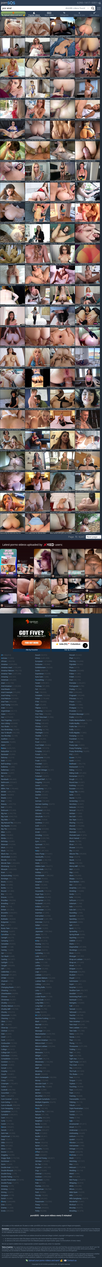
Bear (3, 801)
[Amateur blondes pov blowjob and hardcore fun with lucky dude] (12, 295)
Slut (70, 885)
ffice (37, 1152)
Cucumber (5, 1093)
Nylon (37, 1146)
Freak (37, 761)
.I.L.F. (38, 1015)
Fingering (38, 711)
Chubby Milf (5, 1009)
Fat (36, 689)
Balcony (4, 758)
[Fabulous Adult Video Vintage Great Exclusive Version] (12, 481)
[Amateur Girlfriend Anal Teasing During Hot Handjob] (62, 398)
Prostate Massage (76, 714)
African (4, 661)
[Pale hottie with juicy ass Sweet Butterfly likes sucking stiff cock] (37, 502)
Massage (38, 1031)
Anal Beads (5, 689)
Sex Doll (72, 817)
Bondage (4, 879)
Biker (3, 832)
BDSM (3, 792)
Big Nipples (5, 826)
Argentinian (5, 711)
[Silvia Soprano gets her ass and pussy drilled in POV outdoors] (62, 88)
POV (71, 692)
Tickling (72, 1049)
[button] (99, 8)
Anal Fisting (5, 695)
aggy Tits (73, 792)
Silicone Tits (73, 854)
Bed (2, 807)
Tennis (71, 1037)
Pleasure (72, 671)
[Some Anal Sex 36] (12, 502)
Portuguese (73, 686)
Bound (3, 891)
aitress (72, 1155)
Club (3, 1034)
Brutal (3, 916)
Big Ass (4, 813)
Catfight (4, 962)
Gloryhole (39, 817)
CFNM (3, 978)
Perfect (38, 1208)
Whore (71, 1189)
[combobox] (44, 8)
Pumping (72, 736)
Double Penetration (8, 1180)
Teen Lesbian (74, 1028)
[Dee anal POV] (62, 440)
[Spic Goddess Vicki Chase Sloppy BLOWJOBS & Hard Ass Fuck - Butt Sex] (87, 316)
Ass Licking (5, 723)
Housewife (39, 891)
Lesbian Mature (41, 978)
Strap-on (72, 962)
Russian (72, 789)
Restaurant (73, 767)
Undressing (73, 1133)
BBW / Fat (5, 789)
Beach (3, 795)
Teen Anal (73, 1025)
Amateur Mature (7, 671)
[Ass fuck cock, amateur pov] (37, 274)
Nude (37, 1133)
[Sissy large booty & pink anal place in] (87, 254)
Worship (72, 1208)
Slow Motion (74, 882)
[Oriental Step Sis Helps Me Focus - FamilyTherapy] (37, 460)
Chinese (4, 997)
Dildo (3, 1143)
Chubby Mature (7, 1006)
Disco (3, 1149)
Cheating (4, 990)
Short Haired (74, 838)
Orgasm (38, 1167)
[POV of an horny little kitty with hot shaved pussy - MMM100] (87, 212)
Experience (39, 674)
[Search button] (92, 8)
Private (72, 705)
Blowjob (4, 869)
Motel (37, 1090)
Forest (37, 754)
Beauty (4, 804)
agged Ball (40, 779)
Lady (37, 956)
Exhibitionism (40, 667)
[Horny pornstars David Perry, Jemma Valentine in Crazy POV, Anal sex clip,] (62, 481)
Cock (3, 1040)
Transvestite (74, 1099)
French (38, 767)
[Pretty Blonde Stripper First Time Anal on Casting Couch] (37, 47)
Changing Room (7, 987)
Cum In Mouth (6, 1105)
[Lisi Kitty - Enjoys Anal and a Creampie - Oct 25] (37, 357)
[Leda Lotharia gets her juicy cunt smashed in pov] (87, 398)
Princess (72, 699)
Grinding (38, 835)
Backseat (4, 754)
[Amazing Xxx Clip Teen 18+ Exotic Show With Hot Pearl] (87, 233)
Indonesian (39, 910)
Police (71, 674)
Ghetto (38, 807)
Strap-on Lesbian (75, 959)
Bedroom (4, 810)
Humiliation (39, 897)
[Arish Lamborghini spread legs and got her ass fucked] (12, 130)
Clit (2, 1025)
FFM (37, 702)
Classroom (5, 1015)
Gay (36, 798)
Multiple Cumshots (42, 1099)
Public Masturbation (77, 720)
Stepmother (73, 947)
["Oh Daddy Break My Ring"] (87, 440)
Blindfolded (5, 857)
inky (37, 941)
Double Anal (5, 1167)
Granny (38, 829)
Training (72, 1096)
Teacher (72, 1015)
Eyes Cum (39, 677)
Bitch (3, 848)
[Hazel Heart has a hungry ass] (87, 88)
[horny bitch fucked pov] (62, 212)
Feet (37, 692)
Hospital (38, 882)
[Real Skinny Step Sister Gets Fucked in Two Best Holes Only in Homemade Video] (37, 67)
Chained (4, 981)
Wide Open (73, 1192)
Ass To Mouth (6, 733)
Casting (4, 959)
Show (71, 844)
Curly (3, 1121)
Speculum (73, 922)
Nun (36, 1139)
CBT (2, 969)
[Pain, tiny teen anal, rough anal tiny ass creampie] (12, 233)
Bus (2, 925)
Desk (3, 1139)
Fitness (38, 726)
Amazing (4, 677)
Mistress (38, 1065)
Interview (38, 922)
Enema (3, 1208)
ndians (38, 907)
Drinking (4, 1189)
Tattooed (72, 1012)
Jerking (38, 938)
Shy (70, 851)
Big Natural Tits (7, 823)
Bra (2, 894)
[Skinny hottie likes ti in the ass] (62, 150)
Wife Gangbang (75, 1198)
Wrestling (72, 1211)
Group (37, 838)
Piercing (72, 661)
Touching (72, 1087)
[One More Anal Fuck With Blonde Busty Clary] (62, 192)
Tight (71, 1056)
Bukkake (4, 919)
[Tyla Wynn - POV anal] (62, 233)
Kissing (38, 944)
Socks (71, 894)
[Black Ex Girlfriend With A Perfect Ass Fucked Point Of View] (37, 254)
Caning (4, 950)
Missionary (39, 1062)
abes (3, 748)
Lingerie (38, 993)
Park (37, 1192)
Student (72, 975)
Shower (72, 848)
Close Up (4, 1028)
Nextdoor (38, 1127)
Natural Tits (39, 1111)
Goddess (38, 823)
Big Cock (4, 817)
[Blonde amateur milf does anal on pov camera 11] (87, 109)
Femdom (38, 695)
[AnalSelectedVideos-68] (12, 274)
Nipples (38, 1130)
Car (2, 953)
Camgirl (4, 938)
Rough (71, 779)
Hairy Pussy (39, 854)
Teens (71, 1034)
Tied (71, 1052)
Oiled (37, 1155)
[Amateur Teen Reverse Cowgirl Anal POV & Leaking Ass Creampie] (12, 336)
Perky (37, 1211)
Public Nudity (74, 723)
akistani (38, 1180)
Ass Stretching (6, 730)
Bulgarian (5, 922)
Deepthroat (5, 1136)
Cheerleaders (6, 993)
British (3, 910)
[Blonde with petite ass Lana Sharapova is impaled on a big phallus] (62, 502)
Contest (4, 1065)
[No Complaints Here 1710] (62, 357)
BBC (2, 785)
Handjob (38, 860)
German (38, 801)
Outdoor (38, 1177)
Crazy (3, 1080)
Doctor (3, 1152)
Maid (37, 1021)
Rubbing (72, 785)
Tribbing (72, 1102)
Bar (2, 776)
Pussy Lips (73, 745)
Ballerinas (5, 770)
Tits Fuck (72, 1071)
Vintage (72, 1149)
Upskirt (72, 1139)
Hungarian (39, 900)
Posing (72, 689)
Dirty (3, 1146)
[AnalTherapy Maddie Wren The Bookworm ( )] (37, 295)
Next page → (93, 536)
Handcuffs (39, 857)
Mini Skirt (38, 1059)
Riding (71, 770)
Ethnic (37, 658)
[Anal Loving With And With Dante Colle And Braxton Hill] (37, 398)
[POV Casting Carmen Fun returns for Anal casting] (37, 440)
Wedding (72, 1170)
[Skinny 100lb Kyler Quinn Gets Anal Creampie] (37, 316)
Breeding (4, 903)
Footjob (38, 748)
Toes (71, 1077)
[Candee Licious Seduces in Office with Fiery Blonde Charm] (87, 460)
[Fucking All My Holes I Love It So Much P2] (62, 316)
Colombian (5, 1056)
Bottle (3, 888)
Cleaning (4, 1018)
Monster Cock (40, 1084)
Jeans (37, 935)
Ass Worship (6, 736)
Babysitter (5, 751)
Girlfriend (38, 810)
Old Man (38, 1161)
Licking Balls (40, 987)
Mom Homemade (42, 1077)
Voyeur (72, 1152)
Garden (38, 795)
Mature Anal (40, 1043)
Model (37, 1074)
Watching (73, 1161)
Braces (3, 897)
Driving (3, 1192)
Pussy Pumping (75, 748)
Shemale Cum (74, 835)
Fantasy (38, 686)
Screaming (73, 801)
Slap (71, 872)
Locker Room (40, 997)
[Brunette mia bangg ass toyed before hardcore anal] (87, 150)
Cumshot (4, 1115)
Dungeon (4, 1195)
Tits (70, 1068)
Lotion (37, 1009)
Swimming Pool (75, 997)
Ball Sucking (5, 764)
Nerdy (37, 1124)
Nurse (37, 1143)
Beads (3, 798)
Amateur (4, 664)
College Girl (5, 1052)
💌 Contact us (70, 1260)
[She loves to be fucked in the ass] (87, 26)
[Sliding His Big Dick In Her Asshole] (62, 109)
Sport (71, 928)
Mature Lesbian (41, 1046)
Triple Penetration (76, 1108)
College (4, 1049)
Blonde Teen (5, 863)
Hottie (37, 888)
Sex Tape (72, 820)
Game (37, 785)
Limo (37, 990)
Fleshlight (39, 733)
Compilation (5, 1059)
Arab (3, 708)
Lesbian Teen (40, 981)
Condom (4, 1062)
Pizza (71, 667)
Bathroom (5, 782)
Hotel (37, 885)
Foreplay (38, 751)
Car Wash (5, 956)
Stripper (72, 969)
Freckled (38, 764)
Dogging (4, 1155)
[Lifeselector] (62, 460)
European (39, 661)
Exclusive (38, 664)
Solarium (72, 903)
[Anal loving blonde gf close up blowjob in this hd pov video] (87, 336)
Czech (3, 1124)
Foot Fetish (39, 745)
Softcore (72, 900)
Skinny (71, 863)
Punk (71, 742)
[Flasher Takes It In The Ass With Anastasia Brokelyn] (62, 336)
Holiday (38, 872)
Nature (38, 1115)
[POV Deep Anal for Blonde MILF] (37, 522)
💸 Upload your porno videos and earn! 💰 (44, 1260)
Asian (3, 714)
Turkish (72, 1111)
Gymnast (38, 844)
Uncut (71, 1127)
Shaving (72, 829)
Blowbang (5, 866)
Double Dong (6, 1174)
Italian (37, 925)
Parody (38, 1195)
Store (71, 953)
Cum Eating (5, 1102)
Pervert (72, 655)
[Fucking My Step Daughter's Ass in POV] (37, 150)
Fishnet (38, 720)
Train (71, 1093)
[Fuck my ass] (12, 67)
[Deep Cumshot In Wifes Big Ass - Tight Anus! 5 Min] (87, 47)
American (4, 680)
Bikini (3, 835)
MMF (37, 1068)
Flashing (38, 730)
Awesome (5, 742)
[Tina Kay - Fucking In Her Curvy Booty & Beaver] (37, 233)
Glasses (38, 813)
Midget (38, 1056)
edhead (72, 764)
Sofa (71, 897)
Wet (70, 1177)
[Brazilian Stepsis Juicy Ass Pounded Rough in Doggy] (87, 130)
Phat (71, 658)
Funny (37, 773)
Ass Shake (5, 726)
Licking (38, 984)
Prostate (72, 711)
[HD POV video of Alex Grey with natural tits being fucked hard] (37, 171)
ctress (4, 658)
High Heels (39, 869)
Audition (4, 739)
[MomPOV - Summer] (37, 481)
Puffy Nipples (74, 733)
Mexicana (39, 1052)
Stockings (73, 950)
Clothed (4, 1031)
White (71, 1186)
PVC (71, 754)
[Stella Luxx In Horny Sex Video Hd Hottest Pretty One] (37, 109)
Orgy (37, 1170)
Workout (72, 1205)
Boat (3, 872)
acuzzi (38, 928)
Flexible (38, 736)
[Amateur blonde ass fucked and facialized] (12, 419)
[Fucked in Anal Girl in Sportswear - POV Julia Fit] (12, 26)
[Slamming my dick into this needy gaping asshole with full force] (12, 522)
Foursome (39, 758)
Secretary (73, 804)
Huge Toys (39, 894)
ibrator (72, 1143)
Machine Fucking (41, 1018)
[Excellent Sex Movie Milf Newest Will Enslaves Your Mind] (37, 130)
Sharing (72, 823)
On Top (38, 1164)
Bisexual (4, 844)
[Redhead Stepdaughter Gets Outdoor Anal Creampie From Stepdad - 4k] (62, 26)
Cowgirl (4, 1077)
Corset (3, 1068)
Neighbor (38, 1121)
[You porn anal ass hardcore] (62, 295)
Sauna (71, 798)
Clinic (3, 1021)
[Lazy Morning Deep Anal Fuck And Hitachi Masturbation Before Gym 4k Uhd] (12, 212)
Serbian (72, 813)
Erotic (3, 1211)
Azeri (3, 745)
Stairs (71, 944)
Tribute (72, 1105)
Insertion (38, 913)
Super (71, 984)
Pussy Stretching (75, 751)
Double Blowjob (7, 1170)
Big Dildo (4, 820)
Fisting (37, 723)
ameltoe (4, 935)
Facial (37, 683)
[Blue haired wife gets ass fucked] (62, 522)
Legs (37, 972)
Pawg (37, 1205)
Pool (71, 680)
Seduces (72, 807)
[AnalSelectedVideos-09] (12, 150)
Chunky (4, 1012)
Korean (38, 950)
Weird (71, 1174)
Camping (4, 941)
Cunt (3, 1118)
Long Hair (39, 1006)
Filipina (38, 708)
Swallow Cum (74, 990)
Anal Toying (5, 705)
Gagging (38, 782)
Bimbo (3, 838)
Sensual (72, 810)
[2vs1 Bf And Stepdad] (87, 274)
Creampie (4, 1084)
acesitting (39, 680)
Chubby (4, 1003)
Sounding (73, 913)
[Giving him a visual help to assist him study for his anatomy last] (87, 357)
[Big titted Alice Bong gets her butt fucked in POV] (37, 26)
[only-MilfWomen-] (37, 212)
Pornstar (72, 683)
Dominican (5, 1161)
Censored (4, 975)
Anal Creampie (6, 692)
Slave (71, 876)
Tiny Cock (73, 1065)
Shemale (72, 832)
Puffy (71, 730)
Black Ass (5, 854)
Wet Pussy (73, 1180)
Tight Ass (72, 1059)
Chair (3, 984)
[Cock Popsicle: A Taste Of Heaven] (12, 378)
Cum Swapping (7, 1108)
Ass (2, 717)
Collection (5, 1046)
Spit (70, 925)
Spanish (72, 916)
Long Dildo (39, 1003)
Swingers (72, 1003)
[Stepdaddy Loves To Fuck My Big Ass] (12, 88)
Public (71, 717)
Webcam (72, 1167)
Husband (38, 903)
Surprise (72, 987)
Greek (37, 832)
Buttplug (4, 931)
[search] (40, 8)
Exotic (37, 671)
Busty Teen (5, 928)
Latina (37, 966)
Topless (72, 1084)
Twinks (72, 1115)
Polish (71, 677)
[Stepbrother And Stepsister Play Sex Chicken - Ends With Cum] (12, 47)
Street (71, 966)
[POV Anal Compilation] (62, 130)
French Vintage (41, 770)
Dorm (3, 1164)
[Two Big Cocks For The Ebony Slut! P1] (87, 502)
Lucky (37, 1012)
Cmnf (3, 1037)
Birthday (4, 841)
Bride (3, 907)
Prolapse (72, 708)
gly (71, 1121)
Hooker (38, 879)
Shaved (72, 826)
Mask (37, 1028)
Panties (38, 1186)
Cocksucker (5, 1043)
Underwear (73, 1130)
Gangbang (39, 789)
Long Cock (39, 1000)
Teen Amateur (74, 1021)
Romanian (73, 776)
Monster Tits (40, 1087)
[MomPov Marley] (62, 419)
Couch (3, 1074)
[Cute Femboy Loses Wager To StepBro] (12, 398)
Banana (4, 773)
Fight (37, 705)
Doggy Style (5, 1158)
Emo (3, 1205)
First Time (39, 714)
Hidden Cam (40, 866)
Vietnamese (73, 1146)
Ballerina (4, 767)
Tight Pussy (73, 1062)
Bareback (4, 779)
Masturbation (40, 1034)
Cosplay (4, 1071)
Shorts (71, 841)
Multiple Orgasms (42, 1102)
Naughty (38, 1118)
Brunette (4, 913)
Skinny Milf (73, 866)
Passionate (39, 1202)
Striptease (73, 972)
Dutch (3, 1198)
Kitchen (38, 947)
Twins (71, 1118)
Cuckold (4, 1090)
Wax (71, 1164)
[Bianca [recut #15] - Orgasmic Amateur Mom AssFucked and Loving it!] (12, 357)
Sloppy (72, 879)
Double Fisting (6, 1177)
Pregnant (72, 695)
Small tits (72, 888)
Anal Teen (5, 702)
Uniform (72, 1136)
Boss (3, 885)
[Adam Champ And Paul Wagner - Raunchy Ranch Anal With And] (87, 419)
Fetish (37, 699)
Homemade (39, 876)
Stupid (71, 978)
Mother (38, 1093)
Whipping (72, 1183)
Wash (71, 1158)
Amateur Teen (6, 674)
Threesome (73, 1046)
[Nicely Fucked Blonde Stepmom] (62, 274)
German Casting (41, 804)
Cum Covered (6, 1099)
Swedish (72, 993)
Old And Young (41, 1158)
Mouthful (38, 1096)
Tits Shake (73, 1074)
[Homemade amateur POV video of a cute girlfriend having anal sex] (12, 192)
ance (3, 1127)
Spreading (73, 931)
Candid (4, 947)
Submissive (73, 981)
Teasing (72, 1018)
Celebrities (5, 972)
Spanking (72, 919)
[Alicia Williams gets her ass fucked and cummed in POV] (62, 47)
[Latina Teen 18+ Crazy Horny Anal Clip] (62, 254)
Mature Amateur (41, 1040)
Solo (71, 907)
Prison (71, 702)
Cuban (3, 1087)
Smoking (72, 891)
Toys (71, 1090)
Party (37, 1198)
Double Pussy (6, 1183)
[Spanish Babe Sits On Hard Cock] (37, 378)
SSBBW (72, 941)
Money (37, 1080)
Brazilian (4, 900)
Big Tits (4, 829)
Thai (71, 1040)
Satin (71, 795)
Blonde (3, 860)
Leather (38, 969)
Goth (37, 826)
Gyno (37, 848)
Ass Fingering (6, 720)
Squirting (72, 938)
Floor (37, 739)
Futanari (38, 776)
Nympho (38, 1149)
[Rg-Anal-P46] (87, 67)
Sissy (71, 857)
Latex (37, 962)
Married (38, 1025)
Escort (37, 655)
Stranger (72, 956)
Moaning (38, 1071)
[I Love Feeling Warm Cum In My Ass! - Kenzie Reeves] (12, 109)
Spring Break (74, 935)
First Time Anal (41, 717)
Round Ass (73, 782)
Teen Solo (73, 1031)
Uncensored (73, 1124)
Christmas (5, 1000)
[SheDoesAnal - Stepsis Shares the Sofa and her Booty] (87, 378)
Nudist (37, 1136)
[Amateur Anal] (62, 378)
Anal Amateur (6, 686)
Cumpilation (5, 1111)
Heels (37, 863)
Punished (72, 739)
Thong (71, 1043)
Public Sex (73, 726)
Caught (4, 966)
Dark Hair (4, 1133)
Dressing (4, 1186)
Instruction (39, 916)
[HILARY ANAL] (37, 419)
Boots (3, 882)
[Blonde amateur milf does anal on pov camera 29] (87, 171)
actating (39, 953)
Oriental (38, 1174)
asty (37, 1108)
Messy (37, 1049)
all (70, 1006)
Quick (71, 761)
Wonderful (73, 1202)
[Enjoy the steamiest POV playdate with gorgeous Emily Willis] (62, 171)
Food (37, 742)
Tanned (72, 1009)
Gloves (37, 820)
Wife (71, 1195)
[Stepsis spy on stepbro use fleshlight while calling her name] (12, 316)
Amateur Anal (6, 667)
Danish (3, 1130)
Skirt (71, 869)
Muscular (38, 1105)
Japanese (39, 931)
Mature (38, 1037)
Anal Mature (6, 699)
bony (3, 1202)
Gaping (38, 792)
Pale (37, 1183)
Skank (71, 860)
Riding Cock (73, 773)
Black (3, 851)
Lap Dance (39, 959)
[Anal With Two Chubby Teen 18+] (12, 460)
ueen (71, 758)
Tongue (72, 1080)
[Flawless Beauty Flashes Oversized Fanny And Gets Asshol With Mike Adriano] (12, 171)
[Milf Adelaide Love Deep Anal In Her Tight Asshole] (87, 481)
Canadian (5, 944)
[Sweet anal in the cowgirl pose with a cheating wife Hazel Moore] (37, 192)
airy (37, 851)
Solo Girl (72, 910)
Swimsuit (72, 1000)
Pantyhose (39, 1189)
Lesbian (38, 975)
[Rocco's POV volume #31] (12, 254)
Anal (3, 683)
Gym (37, 841)
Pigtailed (72, 664)
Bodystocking (6, 876)
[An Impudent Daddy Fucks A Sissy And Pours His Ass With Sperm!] (37, 336)
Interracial (39, 919)
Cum (3, 1096)
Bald (3, 761)
